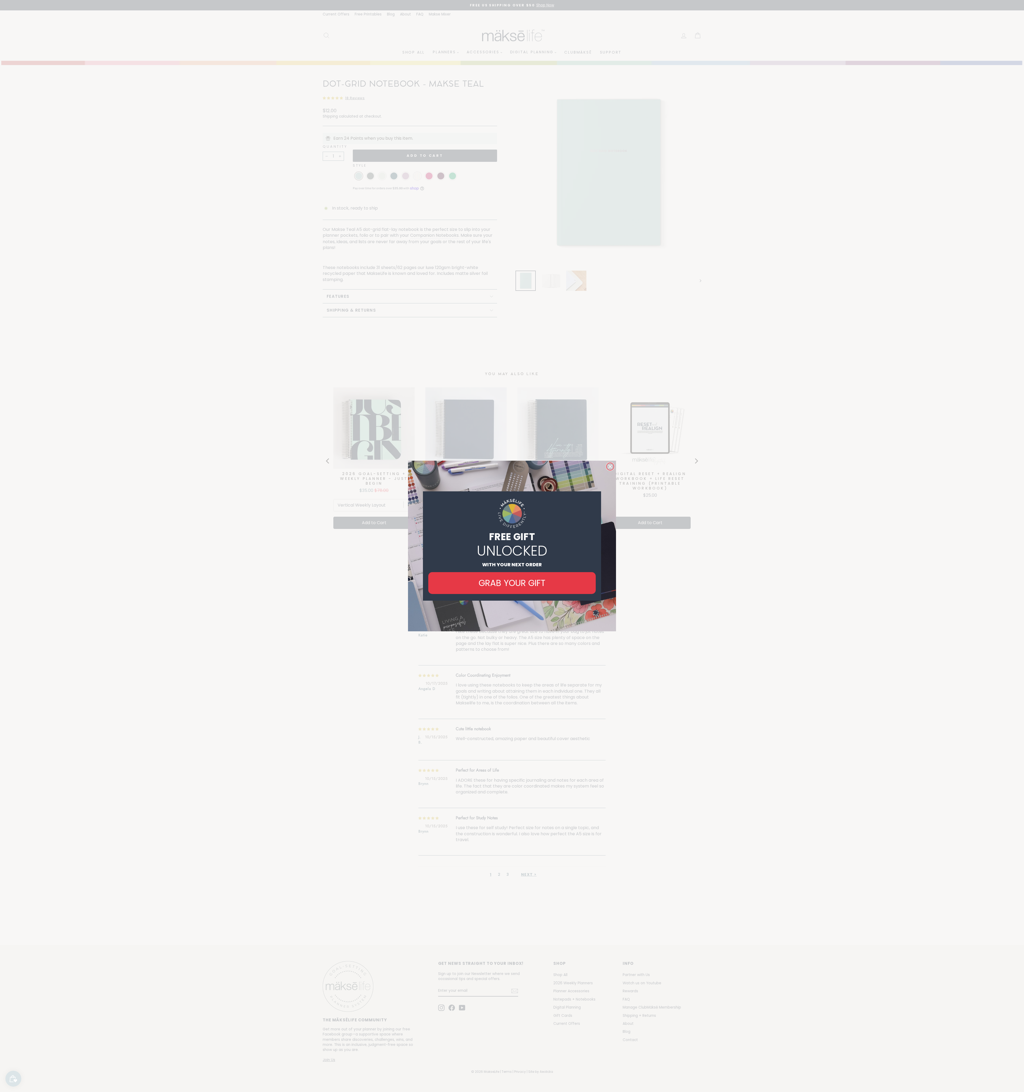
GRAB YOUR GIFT (512, 583)
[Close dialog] (610, 466)
